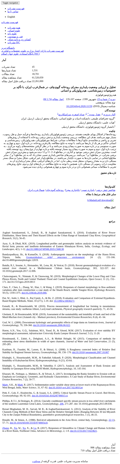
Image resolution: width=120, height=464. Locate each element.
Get (81, 387)
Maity (5, 384)
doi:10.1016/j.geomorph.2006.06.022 (51, 325)
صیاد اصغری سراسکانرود (71, 114)
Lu (34, 428)
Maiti (20, 384)
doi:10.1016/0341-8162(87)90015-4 (50, 395)
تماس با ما (13, 11)
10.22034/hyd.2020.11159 (79, 106)
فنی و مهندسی (15, 36)
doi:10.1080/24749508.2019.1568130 (45, 249)
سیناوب (36, 461)
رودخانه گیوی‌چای (55, 190)
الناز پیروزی (109, 114)
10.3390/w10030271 (64, 301)
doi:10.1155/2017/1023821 (83, 431)
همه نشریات (14, 27)
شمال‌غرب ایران (36, 190)
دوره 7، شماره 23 (106, 99)
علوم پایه (12, 33)
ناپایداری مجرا (72, 190)
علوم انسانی (14, 30)
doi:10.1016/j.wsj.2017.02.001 (64, 387)
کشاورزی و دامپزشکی (19, 39)
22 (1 (111, 420)
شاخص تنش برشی (105, 190)
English (11, 16)
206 (61, 403)
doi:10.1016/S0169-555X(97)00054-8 (29, 422)
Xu (15, 428)
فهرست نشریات (16, 8)
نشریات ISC (14, 42)
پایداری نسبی (88, 190)
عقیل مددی (94, 114)
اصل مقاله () (53, 99)
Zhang (5, 428)
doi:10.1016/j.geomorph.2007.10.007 (90, 352)
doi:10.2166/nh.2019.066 (34, 292)
